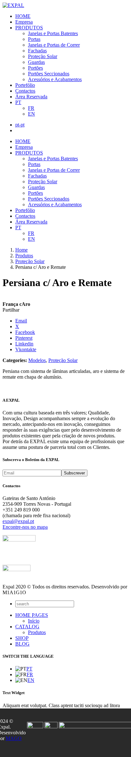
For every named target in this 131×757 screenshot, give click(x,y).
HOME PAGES (31, 615)
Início (33, 621)
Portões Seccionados (48, 73)
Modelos (37, 360)
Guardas (36, 62)
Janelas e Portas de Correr (54, 45)
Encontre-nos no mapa (25, 527)
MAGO (14, 738)
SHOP (22, 638)
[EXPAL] (13, 5)
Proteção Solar (42, 56)
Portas (34, 39)
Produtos (37, 632)
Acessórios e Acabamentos (55, 79)
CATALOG (27, 626)
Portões (35, 68)
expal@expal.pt (18, 521)
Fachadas (37, 50)
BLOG (22, 644)
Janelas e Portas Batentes (53, 33)
